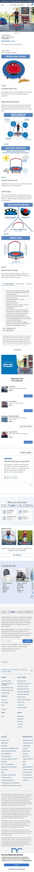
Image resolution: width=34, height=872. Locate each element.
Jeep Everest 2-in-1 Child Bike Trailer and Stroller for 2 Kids (20, 587)
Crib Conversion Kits (7, 780)
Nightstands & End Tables (9, 767)
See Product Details (25, 426)
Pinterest (20, 721)
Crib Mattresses (6, 756)
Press (3, 705)
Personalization (6, 754)
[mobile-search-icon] (28, 5)
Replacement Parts (23, 689)
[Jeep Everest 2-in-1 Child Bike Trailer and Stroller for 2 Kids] (22, 575)
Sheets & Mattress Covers (9, 759)
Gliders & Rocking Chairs (8, 751)
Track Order (21, 702)
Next (32, 485)
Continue (27, 641)
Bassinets (4, 762)
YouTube (20, 724)
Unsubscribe (4, 662)
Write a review (26, 453)
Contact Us (20, 705)
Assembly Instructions (24, 684)
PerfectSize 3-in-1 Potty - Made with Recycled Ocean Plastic (6, 587)
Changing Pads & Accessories (10, 783)
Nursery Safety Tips (7, 687)
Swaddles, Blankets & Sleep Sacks (11, 785)
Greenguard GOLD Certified (6, 684)
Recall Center (5, 693)
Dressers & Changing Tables (9, 748)
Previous (28, 485)
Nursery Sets (5, 740)
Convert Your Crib (22, 686)
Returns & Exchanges (23, 699)
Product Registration (23, 692)
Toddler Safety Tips (7, 690)
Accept (16, 865)
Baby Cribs (4, 743)
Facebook (20, 719)
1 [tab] (14, 33)
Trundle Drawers (6, 777)
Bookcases (4, 769)
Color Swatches (22, 707)
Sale (2, 716)
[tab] (8, 283)
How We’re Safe (6, 681)
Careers (3, 709)
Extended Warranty (23, 694)
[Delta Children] (17, 612)
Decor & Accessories (7, 764)
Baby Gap (4, 746)
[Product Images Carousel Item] (17, 19)
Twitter (19, 727)
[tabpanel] (17, 19)
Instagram (20, 716)
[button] (5, 41)
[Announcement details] (32, 671)
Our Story (4, 700)
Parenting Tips (21, 681)
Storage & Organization (8, 775)
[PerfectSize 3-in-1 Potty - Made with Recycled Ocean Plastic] (8, 575)
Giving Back (4, 702)
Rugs (2, 772)
